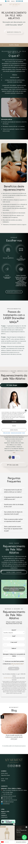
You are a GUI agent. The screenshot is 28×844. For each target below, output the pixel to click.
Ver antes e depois (21, 842)
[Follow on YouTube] (19, 766)
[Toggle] (2, 45)
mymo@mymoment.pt (8, 802)
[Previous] (1, 728)
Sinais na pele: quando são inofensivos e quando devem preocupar (14, 737)
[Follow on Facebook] (8, 766)
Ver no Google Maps (7, 792)
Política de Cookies (6, 432)
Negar (14, 426)
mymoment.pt (6, 803)
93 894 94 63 (7, 678)
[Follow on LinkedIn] (16, 766)
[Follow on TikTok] (14, 766)
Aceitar (14, 421)
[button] (26, 410)
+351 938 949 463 (7, 798)
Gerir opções (14, 430)
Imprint (23, 432)
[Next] (27, 728)
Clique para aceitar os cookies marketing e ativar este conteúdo (14, 589)
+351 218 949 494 (7, 794)
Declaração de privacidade (16, 432)
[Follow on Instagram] (11, 766)
